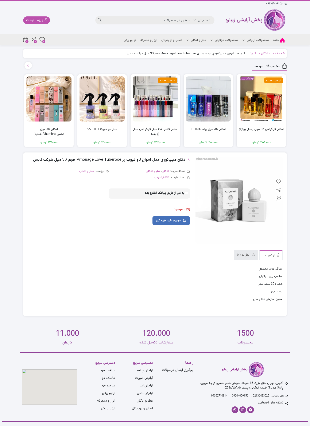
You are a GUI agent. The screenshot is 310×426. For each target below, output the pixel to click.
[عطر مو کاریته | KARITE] (102, 99)
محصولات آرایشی (257, 40)
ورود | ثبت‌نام (35, 20)
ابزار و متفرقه (148, 40)
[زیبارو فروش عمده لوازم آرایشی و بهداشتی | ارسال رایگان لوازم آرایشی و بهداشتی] (255, 20)
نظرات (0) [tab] (243, 255)
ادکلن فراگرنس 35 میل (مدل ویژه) (261, 129)
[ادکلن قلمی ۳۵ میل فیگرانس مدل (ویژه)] (155, 99)
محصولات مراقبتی (226, 40)
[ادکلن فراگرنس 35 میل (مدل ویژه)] (261, 99)
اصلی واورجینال (142, 408)
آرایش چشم (145, 370)
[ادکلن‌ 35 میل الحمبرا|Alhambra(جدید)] (48, 99)
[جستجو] (99, 20)
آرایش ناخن (145, 393)
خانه (276, 40)
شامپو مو (108, 385)
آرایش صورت (144, 377)
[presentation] (28, 65)
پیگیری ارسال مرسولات (177, 369)
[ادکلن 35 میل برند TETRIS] (208, 99)
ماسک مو (108, 377)
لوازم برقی (130, 40)
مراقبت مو (108, 370)
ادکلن (254, 53)
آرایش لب (146, 385)
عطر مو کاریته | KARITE (102, 129)
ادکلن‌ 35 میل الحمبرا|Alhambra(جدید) (49, 131)
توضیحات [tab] (269, 255)
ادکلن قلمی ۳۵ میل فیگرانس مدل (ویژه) (155, 131)
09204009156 (275, 4)
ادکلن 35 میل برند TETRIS (208, 129)
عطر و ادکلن (198, 40)
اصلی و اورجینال (171, 40)
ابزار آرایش (108, 408)
